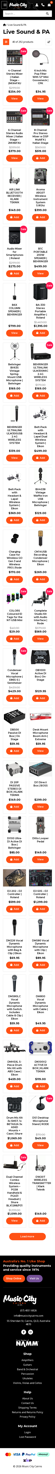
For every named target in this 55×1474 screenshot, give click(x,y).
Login (27, 1432)
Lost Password (27, 1437)
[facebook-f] (24, 1332)
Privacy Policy (27, 1416)
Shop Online (13, 1278)
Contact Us (27, 1403)
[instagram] (31, 1332)
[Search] (47, 14)
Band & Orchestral (27, 1369)
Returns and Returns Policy (27, 1412)
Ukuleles (27, 1378)
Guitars (27, 1364)
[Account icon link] (37, 5)
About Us (27, 1398)
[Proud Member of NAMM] (27, 1343)
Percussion (27, 1373)
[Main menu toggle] (4, 5)
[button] (40, 158)
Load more (27, 1236)
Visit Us (34, 1278)
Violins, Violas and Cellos (27, 1383)
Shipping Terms (27, 1407)
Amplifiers (27, 1360)
